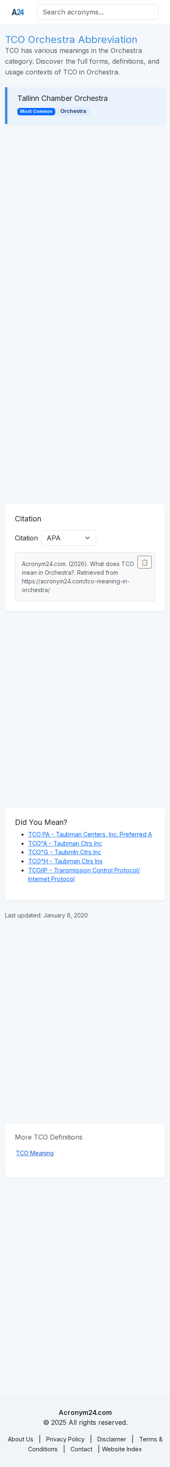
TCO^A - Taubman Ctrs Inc (65, 843)
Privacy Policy (65, 1439)
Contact (81, 1449)
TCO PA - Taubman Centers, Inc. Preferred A (90, 834)
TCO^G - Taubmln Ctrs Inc (64, 851)
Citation (26, 538)
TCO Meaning (35, 1152)
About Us (20, 1439)
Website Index (122, 1449)
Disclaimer (111, 1439)
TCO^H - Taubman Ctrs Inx (65, 861)
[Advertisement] (85, 222)
